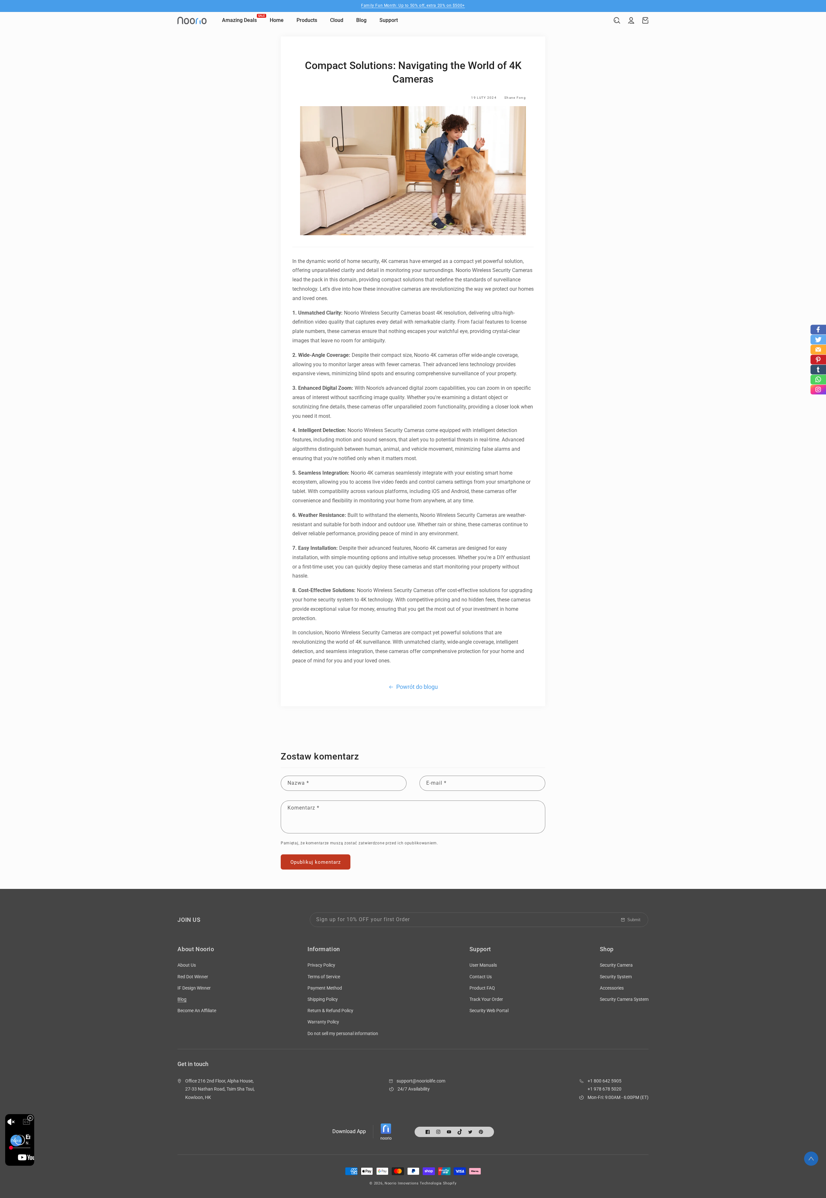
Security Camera (616, 965)
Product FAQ (482, 988)
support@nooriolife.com (421, 1080)
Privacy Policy (321, 965)
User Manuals (483, 965)
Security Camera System (624, 999)
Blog (181, 999)
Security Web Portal (489, 1010)
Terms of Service (323, 976)
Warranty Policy (323, 1021)
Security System (616, 976)
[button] (617, 20)
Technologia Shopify (438, 1183)
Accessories (612, 988)
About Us (186, 965)
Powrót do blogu (417, 686)
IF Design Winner (194, 988)
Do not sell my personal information (342, 1033)
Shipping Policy (322, 999)
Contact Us (480, 976)
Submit (633, 919)
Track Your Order (486, 999)
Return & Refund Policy (330, 1010)
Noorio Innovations (402, 1183)
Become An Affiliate (196, 1010)
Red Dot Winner (192, 976)
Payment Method (324, 988)
